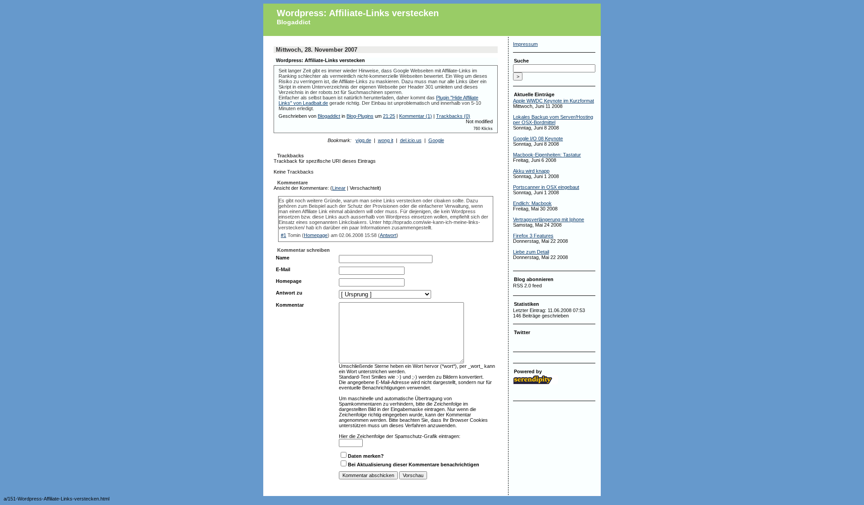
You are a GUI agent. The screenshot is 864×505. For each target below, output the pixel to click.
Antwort (388, 235)
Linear (339, 188)
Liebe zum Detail (531, 252)
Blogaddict (293, 22)
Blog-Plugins (360, 116)
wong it (385, 140)
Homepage (316, 235)
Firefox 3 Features (533, 235)
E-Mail (283, 269)
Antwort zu (289, 292)
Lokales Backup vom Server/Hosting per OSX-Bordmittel (553, 119)
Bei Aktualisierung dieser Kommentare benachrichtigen (413, 464)
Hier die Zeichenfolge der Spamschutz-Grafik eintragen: (399, 436)
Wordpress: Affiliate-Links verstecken (358, 13)
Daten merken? (366, 456)
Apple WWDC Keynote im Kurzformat (553, 100)
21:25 (389, 116)
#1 (283, 235)
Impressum (525, 44)
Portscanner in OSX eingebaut (546, 187)
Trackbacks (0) (453, 116)
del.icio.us (411, 140)
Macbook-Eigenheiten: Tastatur (547, 154)
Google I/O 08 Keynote (538, 138)
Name (282, 257)
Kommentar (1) (415, 116)
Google (436, 140)
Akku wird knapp (531, 171)
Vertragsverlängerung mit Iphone (548, 219)
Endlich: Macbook (532, 203)
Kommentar (290, 305)
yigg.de (363, 140)
